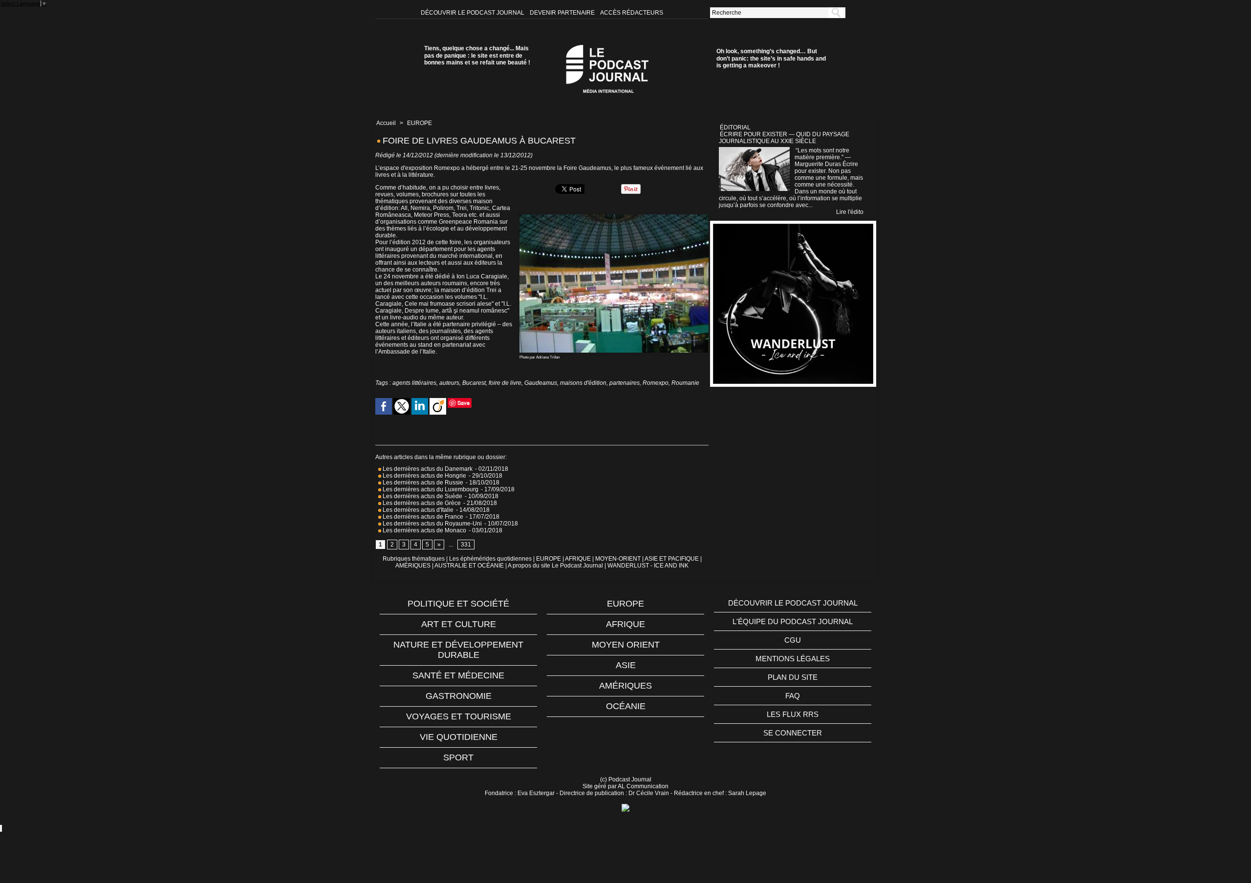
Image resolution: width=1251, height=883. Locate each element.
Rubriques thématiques (414, 558)
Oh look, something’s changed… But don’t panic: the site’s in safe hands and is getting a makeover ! (771, 58)
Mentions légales (792, 658)
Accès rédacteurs (631, 12)
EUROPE (419, 123)
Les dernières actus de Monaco (423, 530)
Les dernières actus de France (422, 516)
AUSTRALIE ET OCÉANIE (469, 565)
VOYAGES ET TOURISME (458, 716)
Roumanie (685, 382)
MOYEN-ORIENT (618, 558)
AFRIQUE (578, 558)
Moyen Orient (626, 645)
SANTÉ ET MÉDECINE (458, 675)
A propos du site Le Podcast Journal (555, 565)
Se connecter (792, 733)
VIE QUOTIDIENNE (458, 737)
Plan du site (793, 677)
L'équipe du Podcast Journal (793, 621)
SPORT (458, 757)
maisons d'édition (583, 382)
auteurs (449, 382)
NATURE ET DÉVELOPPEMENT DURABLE (458, 650)
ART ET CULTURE (458, 624)
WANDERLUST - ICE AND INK (648, 565)
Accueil (386, 123)
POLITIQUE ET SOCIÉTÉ (458, 604)
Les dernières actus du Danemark (427, 468)
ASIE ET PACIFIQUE (672, 558)
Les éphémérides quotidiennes (490, 558)
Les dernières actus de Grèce (421, 503)
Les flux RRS (793, 714)
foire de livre (505, 382)
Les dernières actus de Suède (421, 496)
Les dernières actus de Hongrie (423, 475)
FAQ (792, 696)
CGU (792, 640)
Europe (625, 604)
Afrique (625, 624)
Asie (626, 665)
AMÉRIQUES (413, 565)
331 (466, 544)
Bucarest (474, 382)
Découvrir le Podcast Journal (473, 12)
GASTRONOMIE (459, 696)
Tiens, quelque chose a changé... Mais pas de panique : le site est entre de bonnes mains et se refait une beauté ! (477, 55)
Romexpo (656, 382)
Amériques (625, 686)
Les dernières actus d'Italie (417, 509)
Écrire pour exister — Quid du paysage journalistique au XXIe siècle (784, 138)
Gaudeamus (540, 382)
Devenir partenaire (563, 12)
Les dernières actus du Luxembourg (429, 489)
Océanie (626, 706)
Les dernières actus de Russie (422, 482)
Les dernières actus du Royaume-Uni (431, 523)
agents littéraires (414, 382)
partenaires (624, 382)
